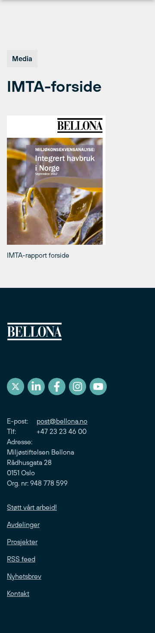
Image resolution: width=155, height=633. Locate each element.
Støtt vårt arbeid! (32, 507)
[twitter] (15, 386)
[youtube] (98, 386)
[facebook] (56, 386)
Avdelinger (23, 524)
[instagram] (77, 386)
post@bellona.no (62, 421)
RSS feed (21, 559)
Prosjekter (22, 542)
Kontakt (18, 593)
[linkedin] (36, 386)
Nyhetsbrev (24, 576)
